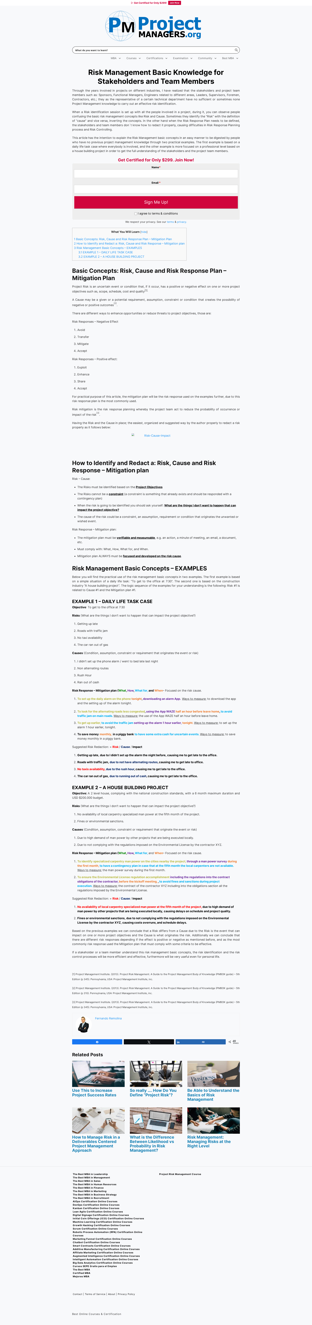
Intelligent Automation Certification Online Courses (105, 1259)
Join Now (174, 2)
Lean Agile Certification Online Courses (98, 1211)
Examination (180, 58)
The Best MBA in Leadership (90, 1174)
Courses (131, 58)
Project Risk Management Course (180, 1174)
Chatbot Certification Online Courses (96, 1242)
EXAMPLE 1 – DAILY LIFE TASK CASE (105, 252)
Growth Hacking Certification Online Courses (101, 1225)
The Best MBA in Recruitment (91, 1198)
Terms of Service (95, 1294)
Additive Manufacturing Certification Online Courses (106, 1249)
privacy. (182, 221)
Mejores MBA (81, 1276)
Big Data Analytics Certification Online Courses (103, 1262)
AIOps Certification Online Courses (95, 1201)
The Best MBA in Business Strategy (95, 1194)
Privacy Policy (126, 1294)
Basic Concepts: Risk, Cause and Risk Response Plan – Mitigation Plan (123, 239)
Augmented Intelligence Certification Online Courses (106, 1256)
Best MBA (228, 58)
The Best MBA (81, 1269)
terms (170, 221)
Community (205, 58)
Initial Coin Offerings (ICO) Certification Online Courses (108, 1218)
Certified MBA (81, 1273)
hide (144, 231)
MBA (114, 58)
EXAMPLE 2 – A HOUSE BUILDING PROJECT (111, 256)
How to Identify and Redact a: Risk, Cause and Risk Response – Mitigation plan (129, 243)
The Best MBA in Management (91, 1177)
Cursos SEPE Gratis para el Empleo (95, 1266)
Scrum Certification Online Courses (95, 1228)
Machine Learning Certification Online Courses (102, 1221)
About (111, 1294)
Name (156, 167)
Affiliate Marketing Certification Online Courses (103, 1252)
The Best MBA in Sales (87, 1181)
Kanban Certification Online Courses (96, 1208)
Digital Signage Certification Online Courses (101, 1215)
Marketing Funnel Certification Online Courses (102, 1238)
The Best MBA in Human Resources (95, 1184)
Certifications (154, 58)
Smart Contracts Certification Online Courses (102, 1245)
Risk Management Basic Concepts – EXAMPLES (108, 248)
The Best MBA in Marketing (90, 1191)
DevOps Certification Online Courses (96, 1204)
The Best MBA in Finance (88, 1187)
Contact (78, 1294)
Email (156, 182)
